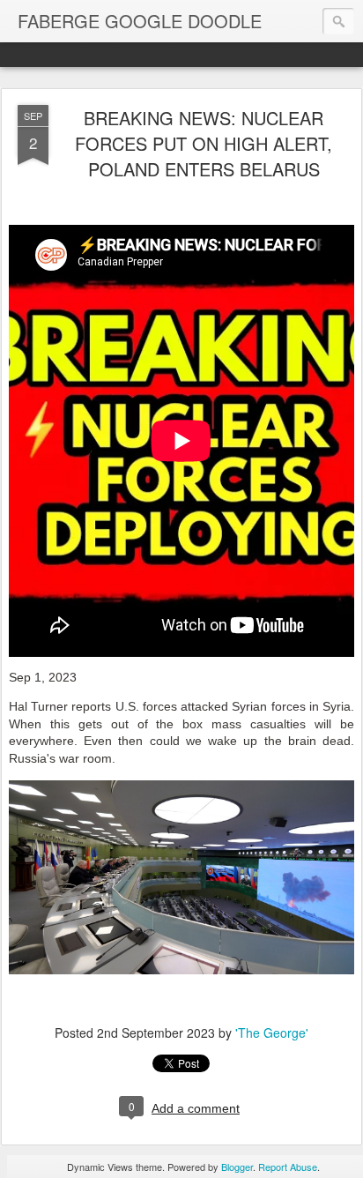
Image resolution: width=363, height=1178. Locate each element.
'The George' (271, 1032)
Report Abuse (287, 1166)
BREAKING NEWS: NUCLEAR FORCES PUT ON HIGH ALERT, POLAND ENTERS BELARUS (203, 143)
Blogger (237, 1166)
